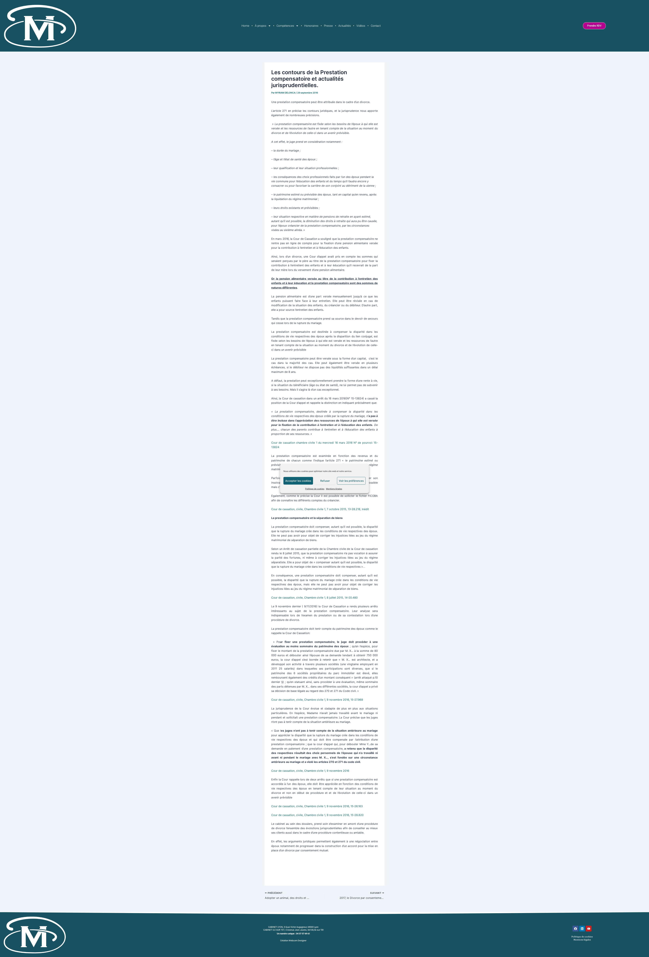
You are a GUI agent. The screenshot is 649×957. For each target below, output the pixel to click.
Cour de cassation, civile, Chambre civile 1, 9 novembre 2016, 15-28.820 (317, 815)
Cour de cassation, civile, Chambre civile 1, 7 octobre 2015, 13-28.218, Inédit (320, 509)
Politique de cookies (314, 488)
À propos (260, 25)
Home (245, 25)
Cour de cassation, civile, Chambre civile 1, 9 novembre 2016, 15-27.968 (317, 699)
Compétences (285, 25)
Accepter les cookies (298, 480)
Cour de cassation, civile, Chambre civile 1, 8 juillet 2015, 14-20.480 (314, 597)
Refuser (325, 480)
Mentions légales (334, 488)
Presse (328, 25)
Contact (376, 25)
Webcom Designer (297, 940)
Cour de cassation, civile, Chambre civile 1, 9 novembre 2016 (310, 770)
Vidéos (360, 25)
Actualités (344, 25)
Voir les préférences (351, 480)
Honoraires (311, 25)
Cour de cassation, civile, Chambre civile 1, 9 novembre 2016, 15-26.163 (317, 806)
